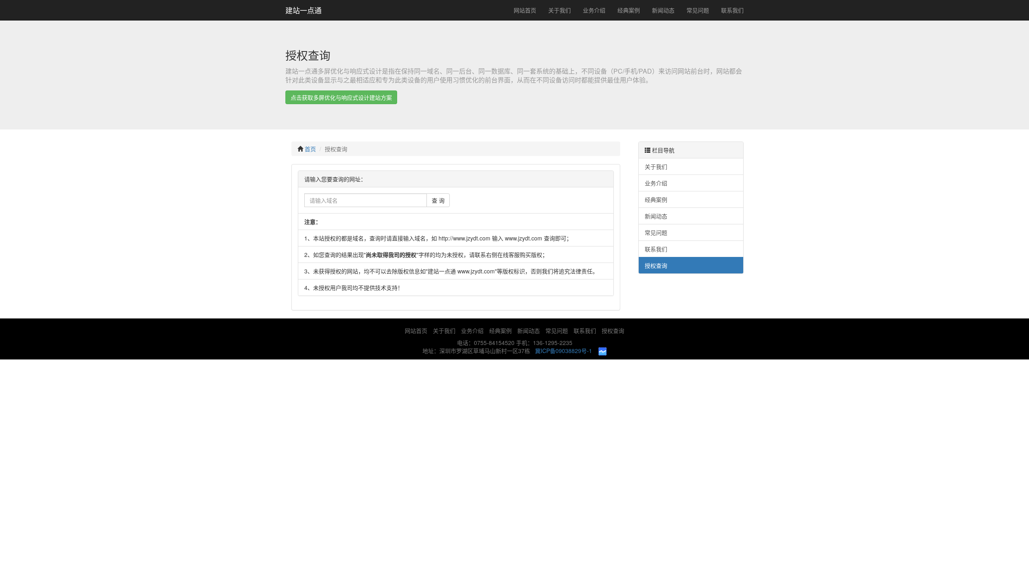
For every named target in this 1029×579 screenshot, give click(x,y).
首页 (310, 149)
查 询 (438, 200)
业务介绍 (594, 10)
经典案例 (628, 10)
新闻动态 (663, 10)
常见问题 (698, 10)
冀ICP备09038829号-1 (563, 351)
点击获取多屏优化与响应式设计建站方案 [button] (341, 97)
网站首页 (525, 10)
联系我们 (732, 10)
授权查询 (336, 149)
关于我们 (559, 10)
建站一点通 (303, 10)
